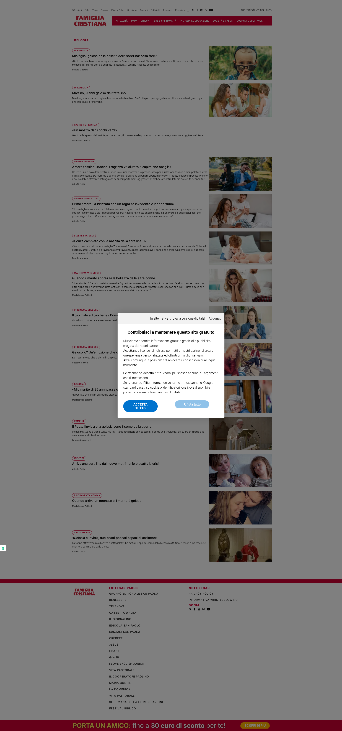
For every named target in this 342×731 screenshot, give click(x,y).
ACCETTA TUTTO (140, 406)
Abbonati (215, 318)
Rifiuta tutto (192, 404)
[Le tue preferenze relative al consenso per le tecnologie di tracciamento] (3, 548)
